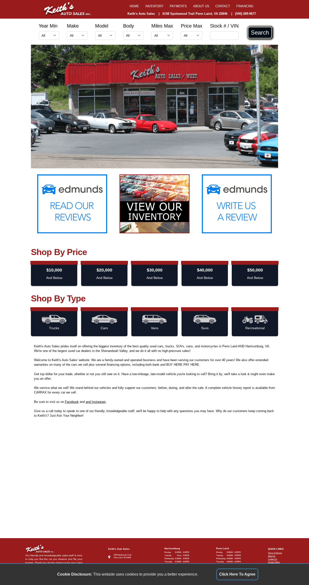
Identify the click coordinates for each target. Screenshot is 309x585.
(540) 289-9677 (245, 13)
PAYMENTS (178, 6)
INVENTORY (154, 6)
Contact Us (272, 559)
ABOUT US (201, 6)
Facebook (72, 402)
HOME (134, 6)
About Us (271, 556)
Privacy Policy (274, 562)
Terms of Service (275, 553)
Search (260, 33)
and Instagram (96, 402)
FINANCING (244, 6)
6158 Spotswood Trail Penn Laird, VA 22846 (194, 13)
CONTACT (222, 6)
